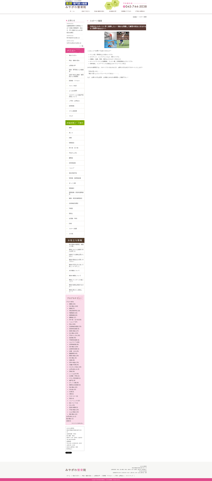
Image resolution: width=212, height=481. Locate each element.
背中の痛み (72, 362)
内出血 (71, 389)
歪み (70, 324)
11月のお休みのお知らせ (74, 43)
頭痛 (70, 137)
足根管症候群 (73, 349)
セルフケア (72, 342)
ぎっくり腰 (72, 183)
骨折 (70, 398)
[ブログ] (75, 300)
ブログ (71, 116)
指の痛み (72, 387)
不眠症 (71, 208)
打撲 (70, 391)
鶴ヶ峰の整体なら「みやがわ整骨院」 (106, 479)
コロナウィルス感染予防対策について (76, 95)
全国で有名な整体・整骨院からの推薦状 (76, 75)
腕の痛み (72, 414)
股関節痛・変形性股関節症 (76, 193)
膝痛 (70, 308)
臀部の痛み (72, 355)
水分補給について (74, 270)
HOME (135, 17)
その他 (71, 233)
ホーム (72, 13)
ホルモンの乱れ (74, 367)
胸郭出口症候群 (74, 385)
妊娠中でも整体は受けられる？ (76, 255)
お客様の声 (112, 13)
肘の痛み (72, 358)
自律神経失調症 (73, 203)
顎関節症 (71, 142)
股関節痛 (72, 315)
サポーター (72, 396)
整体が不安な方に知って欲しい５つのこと (76, 265)
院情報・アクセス (126, 13)
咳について (72, 403)
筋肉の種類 (72, 407)
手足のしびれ (73, 153)
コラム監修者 (73, 111)
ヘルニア (71, 168)
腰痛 (70, 127)
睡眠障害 (72, 353)
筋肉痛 (71, 337)
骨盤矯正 (71, 188)
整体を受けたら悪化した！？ (75, 290)
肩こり (71, 132)
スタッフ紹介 (73, 85)
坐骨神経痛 (72, 163)
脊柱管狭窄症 (73, 173)
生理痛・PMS (73, 218)
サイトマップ (129, 475)
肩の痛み (72, 346)
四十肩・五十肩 (73, 148)
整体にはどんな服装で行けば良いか (76, 250)
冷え (70, 405)
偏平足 (71, 380)
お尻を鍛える (73, 369)
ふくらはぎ (72, 373)
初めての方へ (86, 13)
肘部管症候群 (73, 328)
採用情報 (71, 106)
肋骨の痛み (72, 331)
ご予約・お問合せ (140, 13)
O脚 (70, 394)
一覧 (82, 46)
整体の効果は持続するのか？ (76, 285)
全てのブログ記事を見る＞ (78, 423)
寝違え (71, 213)
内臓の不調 (72, 364)
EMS (70, 223)
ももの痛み (72, 412)
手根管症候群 (73, 340)
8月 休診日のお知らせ (73, 37)
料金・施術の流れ (99, 13)
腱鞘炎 (71, 158)
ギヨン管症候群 (74, 378)
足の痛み (72, 333)
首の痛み (72, 306)
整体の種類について (75, 275)
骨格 (70, 371)
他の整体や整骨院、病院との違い (76, 245)
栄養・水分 (72, 351)
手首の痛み (72, 409)
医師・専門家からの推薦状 (76, 70)
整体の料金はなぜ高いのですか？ (76, 260)
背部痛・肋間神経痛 (75, 178)
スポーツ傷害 (73, 228)
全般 (67, 421)
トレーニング (73, 400)
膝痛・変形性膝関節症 (75, 198)
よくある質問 (73, 90)
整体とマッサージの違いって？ (76, 280)
